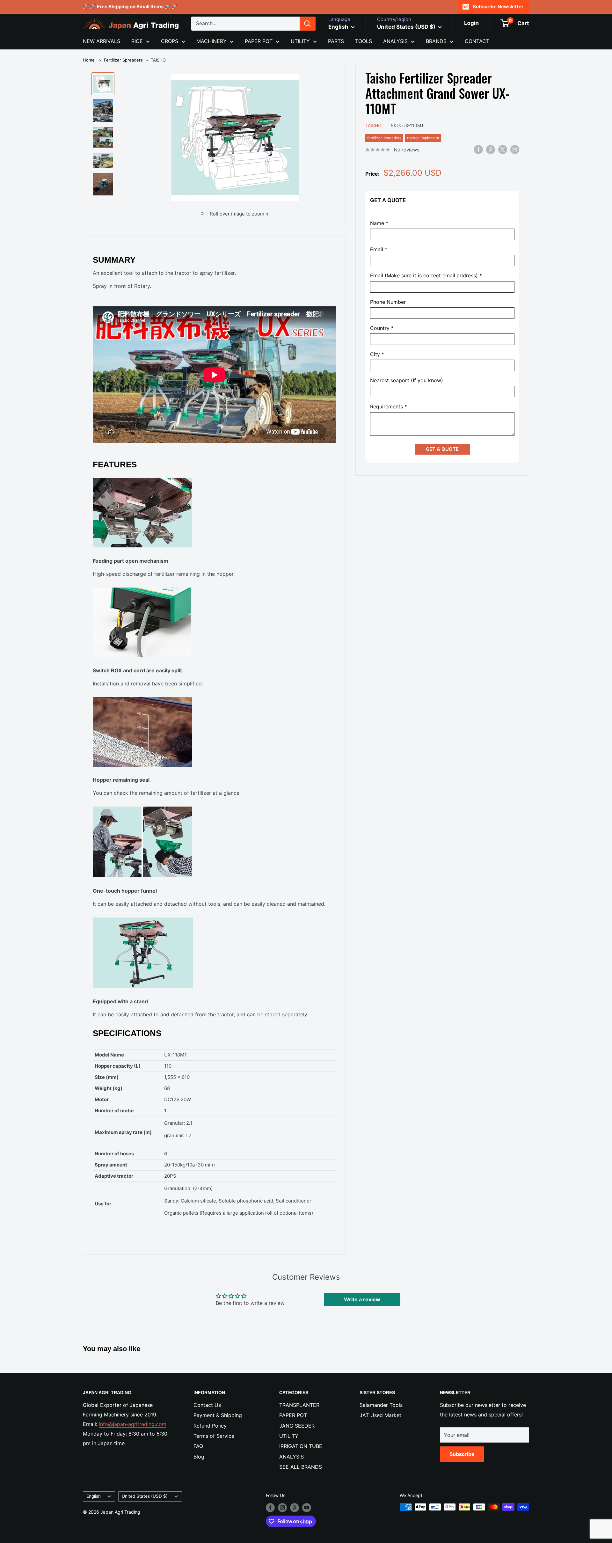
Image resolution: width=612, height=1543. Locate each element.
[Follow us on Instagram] (282, 1507)
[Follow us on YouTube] (306, 1507)
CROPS (169, 41)
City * (377, 354)
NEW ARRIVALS (101, 41)
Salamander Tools (381, 1405)
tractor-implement (423, 137)
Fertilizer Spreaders (123, 59)
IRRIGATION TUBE (300, 1446)
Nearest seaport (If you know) (406, 381)
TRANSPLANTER (299, 1405)
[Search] (308, 24)
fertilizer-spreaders (384, 137)
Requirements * (388, 407)
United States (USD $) (145, 1496)
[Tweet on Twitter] (502, 149)
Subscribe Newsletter (498, 7)
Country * (382, 328)
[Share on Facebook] (478, 149)
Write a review (362, 1299)
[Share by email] (514, 149)
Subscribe (462, 1454)
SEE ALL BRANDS (300, 1467)
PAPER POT (259, 41)
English (93, 1496)
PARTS (336, 41)
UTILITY (300, 41)
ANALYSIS (395, 41)
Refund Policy (210, 1425)
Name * (379, 224)
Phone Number (388, 302)
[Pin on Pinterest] (490, 149)
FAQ (198, 1446)
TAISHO (158, 59)
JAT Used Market (380, 1415)
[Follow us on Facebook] (270, 1507)
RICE (137, 41)
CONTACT (477, 41)
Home (89, 59)
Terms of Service (213, 1436)
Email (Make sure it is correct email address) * (426, 276)
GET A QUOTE (442, 449)
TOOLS (363, 41)
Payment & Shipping (217, 1415)
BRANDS (436, 41)
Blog (198, 1456)
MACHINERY (211, 41)
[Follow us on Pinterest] (294, 1507)
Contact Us (207, 1405)
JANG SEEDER (297, 1425)
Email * (378, 250)
